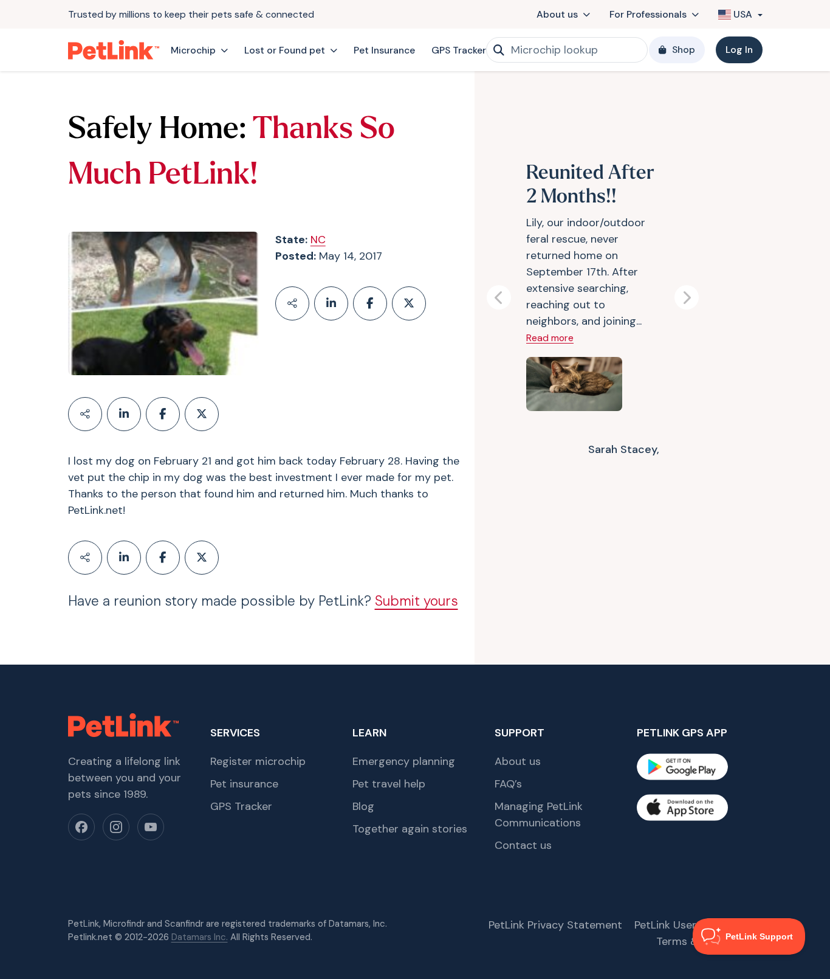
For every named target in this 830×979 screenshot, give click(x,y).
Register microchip (258, 761)
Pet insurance (244, 784)
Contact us (523, 845)
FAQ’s (508, 784)
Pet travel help (388, 784)
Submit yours (416, 601)
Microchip (193, 50)
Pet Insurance (384, 50)
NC (318, 239)
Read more (550, 337)
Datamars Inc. (199, 937)
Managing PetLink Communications (539, 814)
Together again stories (409, 829)
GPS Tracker (458, 50)
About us (557, 14)
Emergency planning (403, 761)
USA (743, 14)
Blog (363, 806)
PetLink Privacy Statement (555, 925)
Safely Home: (157, 130)
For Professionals (648, 14)
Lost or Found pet (284, 50)
